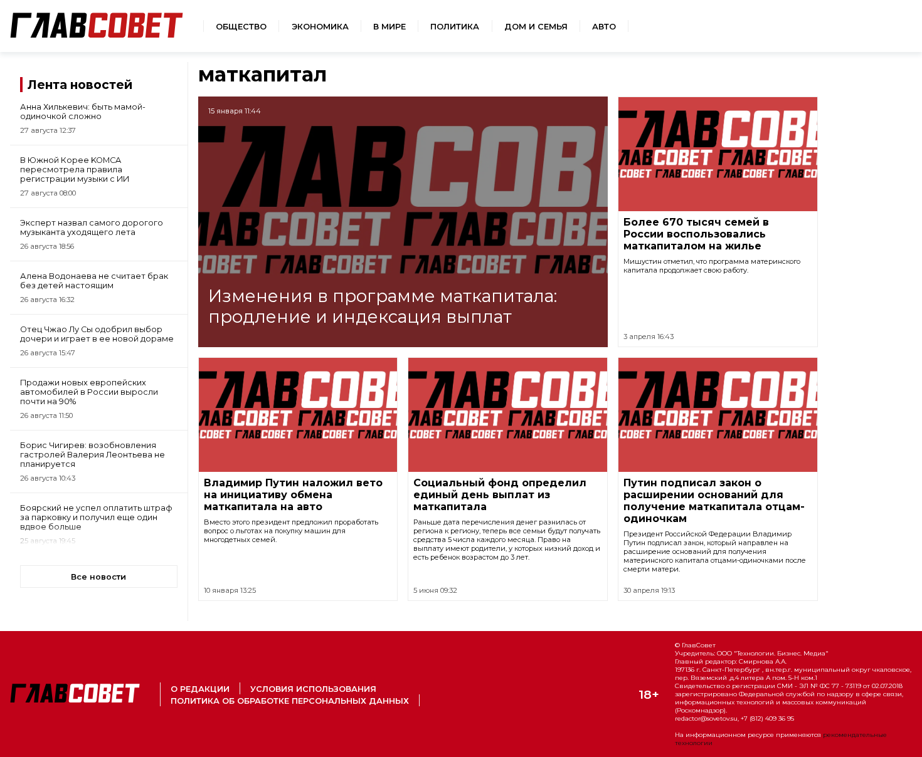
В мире (389, 26)
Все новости (98, 577)
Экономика (320, 26)
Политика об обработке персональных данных (290, 701)
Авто (604, 26)
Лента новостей (80, 84)
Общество (241, 26)
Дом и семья (536, 26)
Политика (454, 26)
